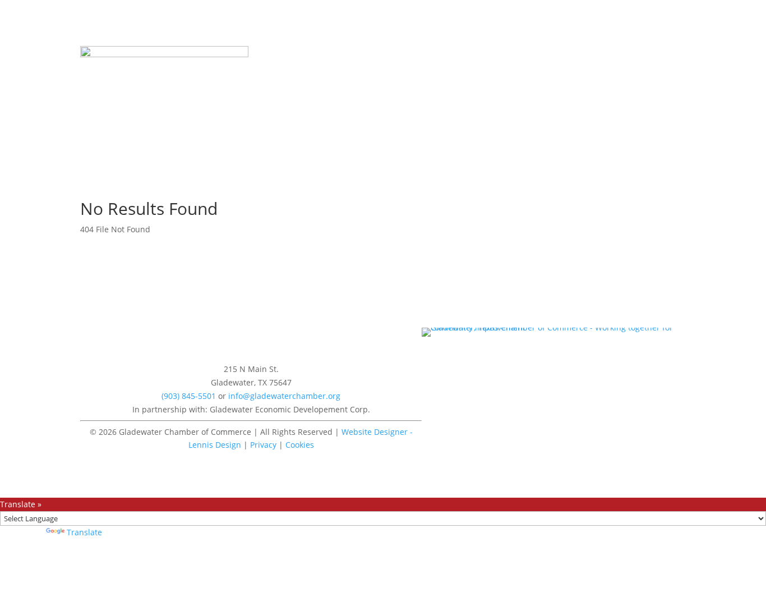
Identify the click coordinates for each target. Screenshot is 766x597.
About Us (356, 54)
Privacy (263, 444)
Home (259, 54)
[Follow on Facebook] (240, 337)
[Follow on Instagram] (262, 337)
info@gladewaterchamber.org (284, 396)
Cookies (299, 444)
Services (400, 54)
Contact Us (508, 54)
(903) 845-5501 (188, 396)
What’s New (304, 54)
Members (446, 54)
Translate (84, 532)
